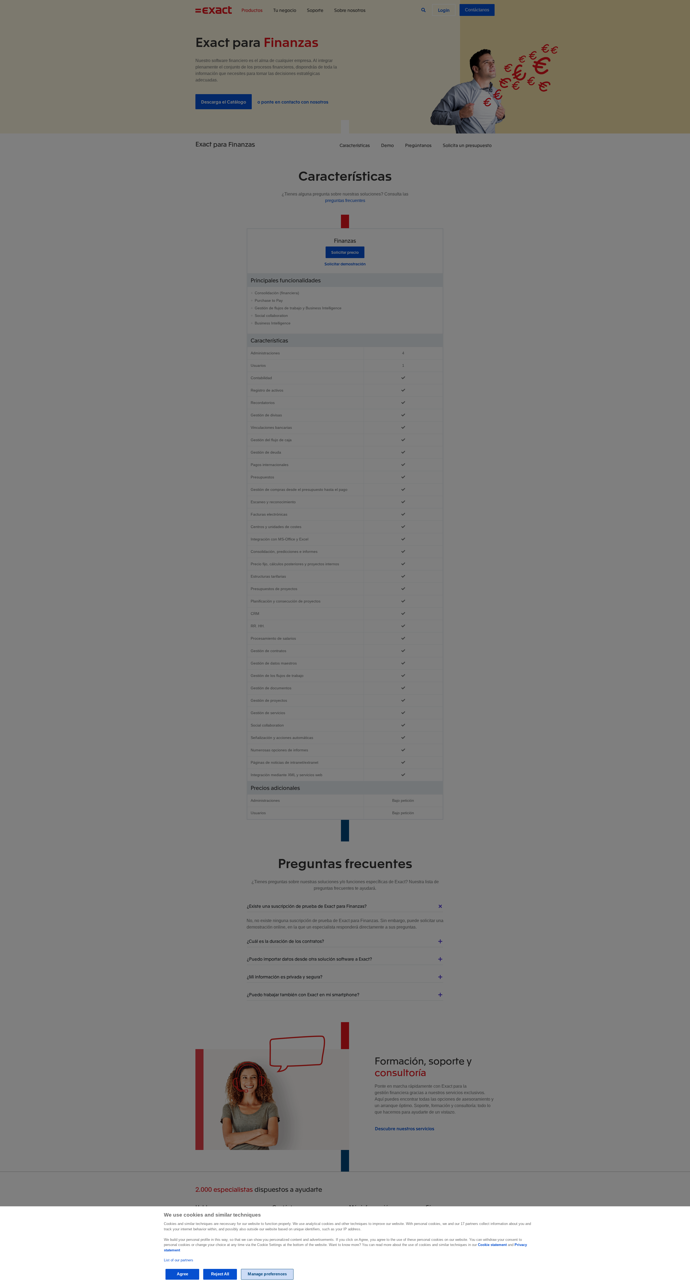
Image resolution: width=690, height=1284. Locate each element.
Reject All (220, 1274)
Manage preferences (267, 1274)
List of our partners (178, 1260)
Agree (182, 1274)
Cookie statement (492, 1245)
